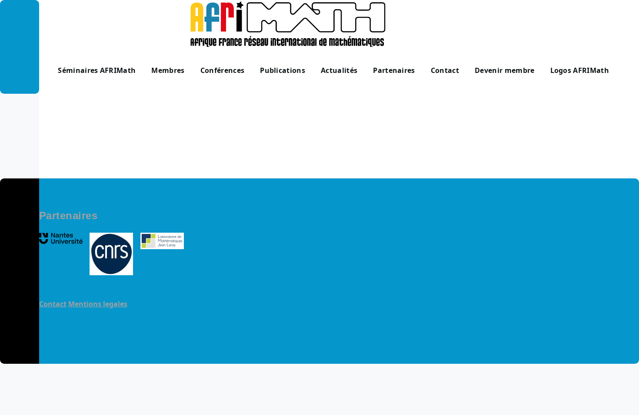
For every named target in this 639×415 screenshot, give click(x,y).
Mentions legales (97, 304)
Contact (53, 304)
